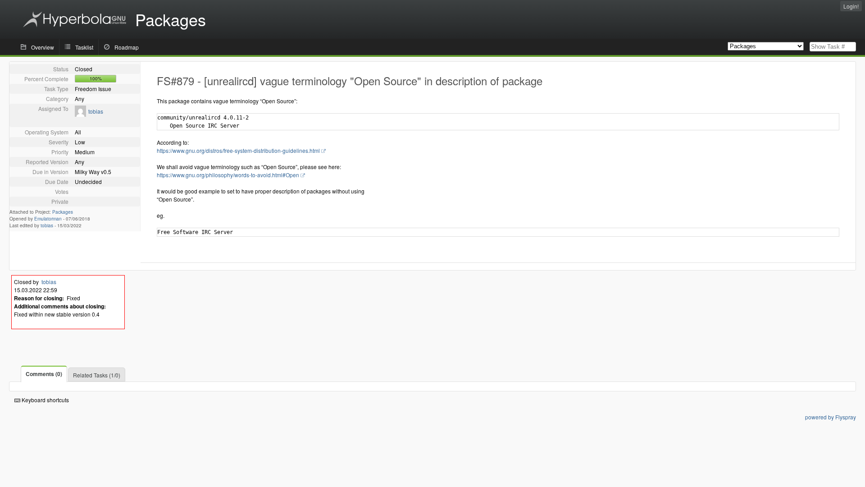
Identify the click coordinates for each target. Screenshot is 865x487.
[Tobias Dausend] (80, 114)
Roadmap (126, 47)
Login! (851, 6)
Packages (62, 212)
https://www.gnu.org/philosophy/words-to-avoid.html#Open (228, 175)
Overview (42, 47)
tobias (95, 111)
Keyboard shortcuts (44, 400)
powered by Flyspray (830, 417)
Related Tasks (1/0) (96, 375)
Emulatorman (48, 219)
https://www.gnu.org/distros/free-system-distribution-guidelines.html (238, 150)
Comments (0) (44, 374)
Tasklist (84, 47)
